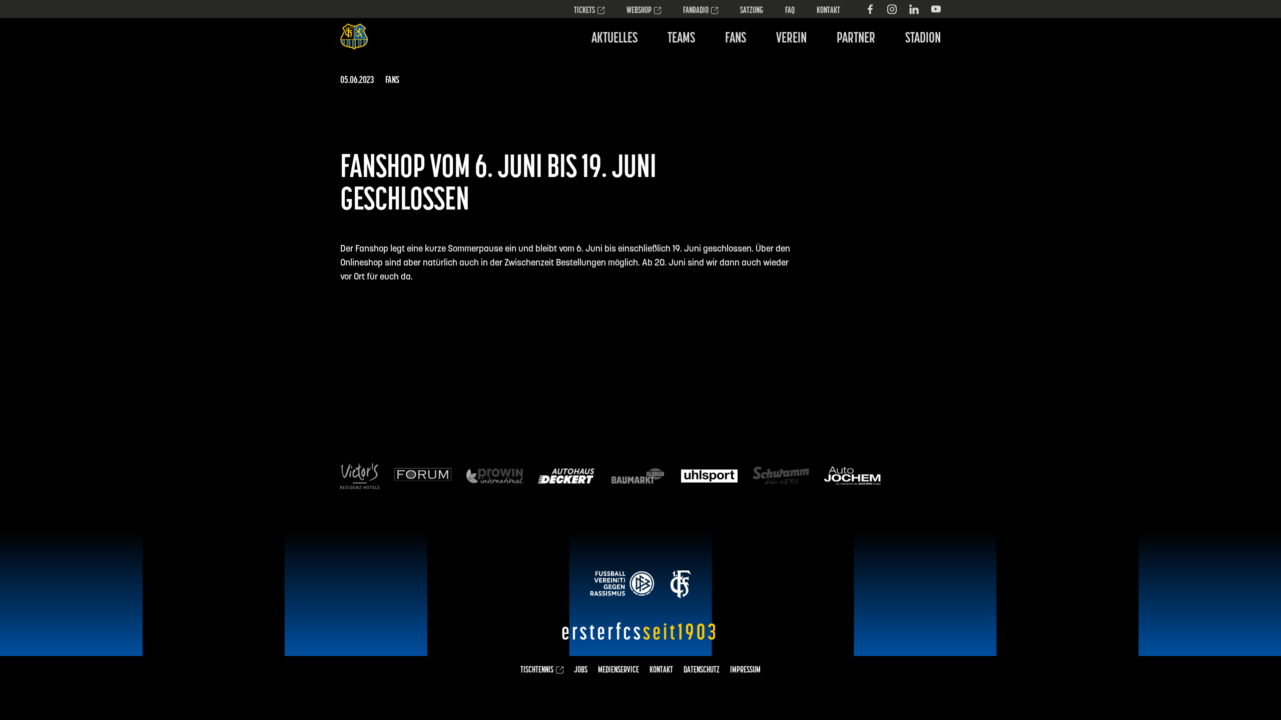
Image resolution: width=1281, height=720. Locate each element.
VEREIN (791, 38)
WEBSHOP (639, 11)
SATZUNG (751, 11)
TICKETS (584, 11)
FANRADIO (696, 11)
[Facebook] (870, 9)
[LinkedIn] (914, 9)
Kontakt (828, 11)
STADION (923, 38)
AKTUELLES (614, 38)
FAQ (790, 11)
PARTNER (856, 38)
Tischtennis (536, 670)
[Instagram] (892, 9)
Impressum (745, 670)
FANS (735, 38)
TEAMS (681, 38)
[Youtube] (936, 9)
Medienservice (618, 670)
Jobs (580, 670)
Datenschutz (702, 670)
